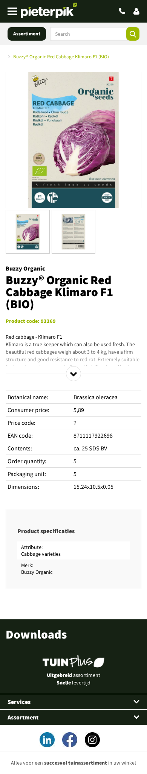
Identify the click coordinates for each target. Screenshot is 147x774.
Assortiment (26, 33)
